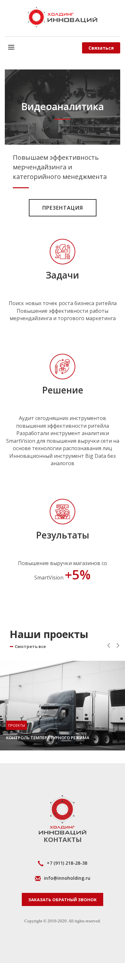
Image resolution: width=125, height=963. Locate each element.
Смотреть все (30, 646)
